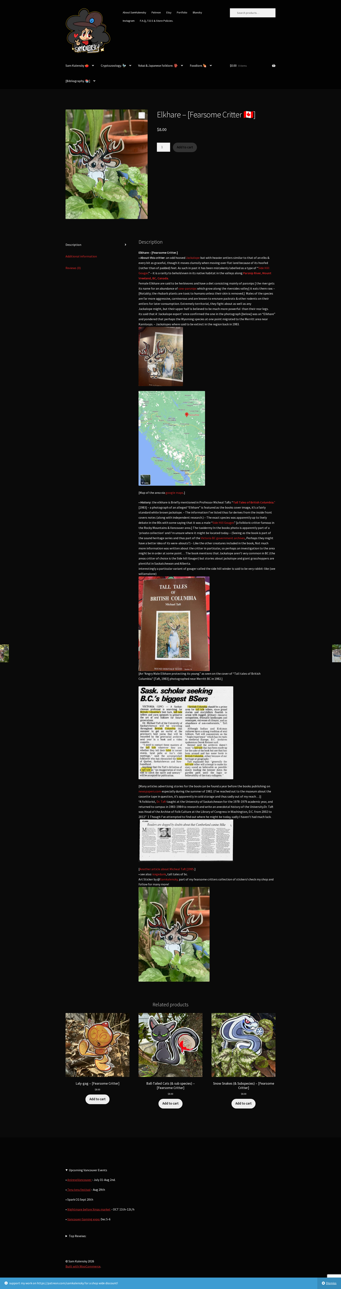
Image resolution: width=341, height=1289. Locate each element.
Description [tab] (73, 245)
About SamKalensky (134, 12)
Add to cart (185, 147)
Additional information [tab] (81, 256)
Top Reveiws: (77, 1236)
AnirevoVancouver (79, 1180)
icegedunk (159, 874)
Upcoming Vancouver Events (88, 1170)
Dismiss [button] (331, 1283)
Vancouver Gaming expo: (83, 1219)
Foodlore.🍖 (198, 65)
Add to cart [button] (97, 1099)
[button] (142, 115)
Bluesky (197, 12)
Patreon (156, 12)
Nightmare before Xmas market (89, 1209)
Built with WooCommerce (83, 1266)
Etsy (168, 12)
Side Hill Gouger (223, 523)
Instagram (129, 20)
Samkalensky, (169, 879)
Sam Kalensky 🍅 (77, 65)
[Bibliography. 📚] (78, 81)
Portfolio (182, 12)
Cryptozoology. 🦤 (113, 65)
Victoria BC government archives (223, 538)
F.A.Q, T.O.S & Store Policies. (156, 20)
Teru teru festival (79, 1190)
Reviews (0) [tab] (73, 268)
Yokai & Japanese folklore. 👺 (158, 65)
